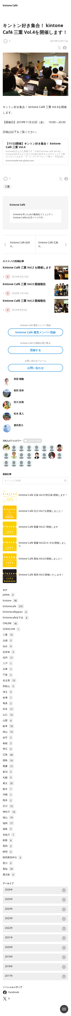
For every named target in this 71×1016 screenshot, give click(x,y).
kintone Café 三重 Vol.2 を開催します (27, 267)
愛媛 (8, 766)
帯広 (7, 748)
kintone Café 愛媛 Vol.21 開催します (38, 526)
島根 (7, 743)
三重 (7, 186)
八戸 (7, 663)
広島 (8, 754)
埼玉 (7, 692)
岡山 (8, 731)
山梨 (7, 720)
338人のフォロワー (12, 440)
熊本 (7, 800)
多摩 (7, 697)
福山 (8, 817)
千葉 (7, 674)
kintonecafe (12, 606)
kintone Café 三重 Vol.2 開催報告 (24, 300)
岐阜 (8, 726)
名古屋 (9, 680)
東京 (8, 783)
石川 (8, 806)
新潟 (7, 771)
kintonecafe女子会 (15, 617)
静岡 (7, 851)
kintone (10, 600)
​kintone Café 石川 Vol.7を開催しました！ (41, 511)
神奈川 (9, 811)
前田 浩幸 (19, 390)
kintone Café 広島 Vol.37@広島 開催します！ (43, 495)
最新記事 (7, 474)
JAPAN (8, 594)
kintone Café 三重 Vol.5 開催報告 (24, 284)
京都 (7, 640)
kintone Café (10, 5)
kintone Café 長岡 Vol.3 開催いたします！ (41, 574)
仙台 (7, 646)
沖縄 (7, 794)
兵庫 (7, 669)
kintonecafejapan (15, 611)
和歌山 (8, 686)
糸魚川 (8, 834)
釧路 (7, 840)
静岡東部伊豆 (12, 857)
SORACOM (11, 629)
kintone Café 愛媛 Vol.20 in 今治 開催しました (42, 544)
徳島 (8, 760)
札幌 (7, 777)
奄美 (7, 703)
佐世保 (8, 652)
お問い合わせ (35, 368)
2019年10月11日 (59, 41)
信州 (8, 657)
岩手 (7, 737)
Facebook (13, 992)
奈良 (8, 709)
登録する (35, 350)
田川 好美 (19, 402)
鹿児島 (8, 874)
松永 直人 (19, 413)
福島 (7, 829)
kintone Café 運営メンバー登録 (35, 332)
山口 (8, 714)
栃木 (7, 789)
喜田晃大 (18, 425)
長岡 (7, 846)
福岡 (8, 823)
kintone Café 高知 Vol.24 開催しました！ (41, 558)
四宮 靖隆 (19, 379)
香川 (7, 863)
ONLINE (10, 623)
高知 (8, 868)
